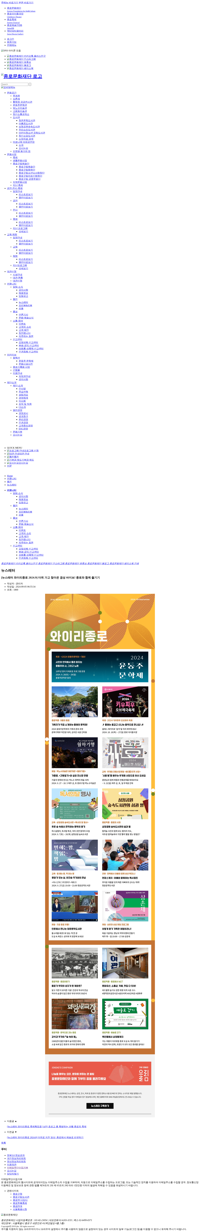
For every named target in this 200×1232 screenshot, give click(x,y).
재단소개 (11, 382)
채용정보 (23, 293)
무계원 (16, 96)
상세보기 (23, 231)
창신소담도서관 (27, 136)
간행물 (16, 370)
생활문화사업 (20, 160)
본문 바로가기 (26, 2)
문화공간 (11, 92)
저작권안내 (24, 376)
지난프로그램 (20, 265)
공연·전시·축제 (15, 188)
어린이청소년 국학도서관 (32, 133)
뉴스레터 (23, 302)
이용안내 (17, 373)
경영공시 (23, 413)
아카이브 (11, 354)
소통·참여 (18, 321)
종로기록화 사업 (21, 367)
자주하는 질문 (26, 336)
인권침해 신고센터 (28, 351)
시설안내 (17, 274)
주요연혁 (23, 391)
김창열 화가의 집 (21, 151)
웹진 (15, 299)
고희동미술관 (20, 111)
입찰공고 (23, 296)
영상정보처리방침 (16, 1161)
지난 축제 (18, 185)
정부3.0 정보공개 (16, 1155)
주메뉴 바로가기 (9, 2)
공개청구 (23, 416)
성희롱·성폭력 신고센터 (31, 348)
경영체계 (23, 398)
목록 (3, 1143)
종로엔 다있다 (20, 1200)
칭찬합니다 (24, 333)
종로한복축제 (20, 1203)
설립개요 (23, 395)
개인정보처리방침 (16, 1158)
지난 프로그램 (20, 228)
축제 (15, 157)
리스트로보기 (26, 194)
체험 (15, 256)
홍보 (15, 311)
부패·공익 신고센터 (29, 345)
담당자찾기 (13, 1174)
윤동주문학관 (20, 105)
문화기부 (17, 432)
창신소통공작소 (21, 114)
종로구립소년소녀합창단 (32, 173)
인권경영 (23, 422)
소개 (21, 145)
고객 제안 (24, 330)
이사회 (22, 401)
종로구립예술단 (21, 163)
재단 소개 (18, 385)
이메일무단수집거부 (17, 1167)
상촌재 (16, 99)
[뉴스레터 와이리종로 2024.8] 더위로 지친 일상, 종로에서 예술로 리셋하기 (45, 1137)
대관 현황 (18, 277)
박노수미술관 (20, 108)
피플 (21, 308)
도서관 (16, 117)
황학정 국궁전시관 (22, 102)
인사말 (22, 388)
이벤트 (22, 324)
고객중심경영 (26, 425)
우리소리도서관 (27, 129)
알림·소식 (18, 287)
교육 (15, 247)
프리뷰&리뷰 (25, 305)
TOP (9, 466)
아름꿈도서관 (26, 123)
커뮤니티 (11, 284)
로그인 (10, 39)
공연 (15, 200)
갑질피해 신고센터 (28, 342)
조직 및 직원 (25, 404)
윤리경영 (23, 419)
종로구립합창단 (27, 170)
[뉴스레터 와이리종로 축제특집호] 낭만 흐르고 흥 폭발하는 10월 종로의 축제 (46, 1126)
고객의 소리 (25, 327)
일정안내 (17, 191)
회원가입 (11, 42)
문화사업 (11, 154)
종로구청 (17, 1194)
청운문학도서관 (27, 120)
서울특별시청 (20, 1209)
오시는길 (23, 148)
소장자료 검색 (26, 139)
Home (10, 476)
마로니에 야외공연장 (24, 142)
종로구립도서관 (21, 1197)
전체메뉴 (11, 45)
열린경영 (17, 410)
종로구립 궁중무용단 (29, 179)
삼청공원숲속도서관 (29, 126)
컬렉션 (16, 358)
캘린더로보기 (26, 197)
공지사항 (23, 290)
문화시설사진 (26, 364)
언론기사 (23, 314)
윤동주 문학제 (26, 361)
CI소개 (22, 407)
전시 (15, 210)
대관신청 (11, 271)
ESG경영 (23, 428)
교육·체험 (12, 234)
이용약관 (11, 1164)
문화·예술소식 (26, 317)
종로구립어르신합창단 (30, 176)
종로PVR (17, 1206)
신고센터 (17, 339)
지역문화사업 (20, 182)
